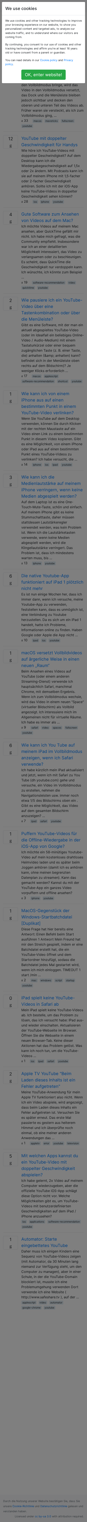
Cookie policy (48, 60)
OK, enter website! (43, 74)
